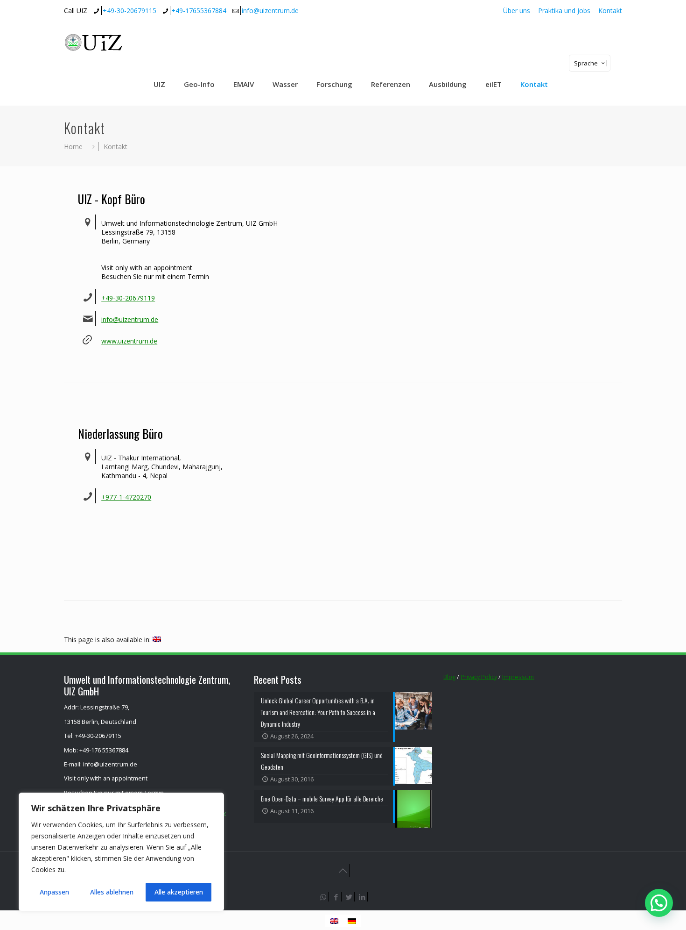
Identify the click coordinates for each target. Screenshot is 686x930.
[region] (121, 852)
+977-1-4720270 (126, 497)
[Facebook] (336, 896)
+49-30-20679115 (129, 10)
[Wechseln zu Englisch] (157, 640)
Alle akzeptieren (178, 891)
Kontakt (610, 10)
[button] (659, 903)
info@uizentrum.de (270, 10)
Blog (449, 677)
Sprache (586, 63)
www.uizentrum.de (129, 340)
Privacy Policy (479, 677)
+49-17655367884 (198, 10)
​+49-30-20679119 (128, 297)
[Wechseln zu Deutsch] (352, 920)
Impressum (518, 677)
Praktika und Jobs (564, 10)
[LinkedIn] (362, 896)
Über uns (516, 10)
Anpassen (54, 891)
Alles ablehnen (111, 891)
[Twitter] (349, 896)
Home (73, 146)
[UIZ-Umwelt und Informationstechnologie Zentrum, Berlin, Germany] (100, 42)
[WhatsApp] (323, 896)
